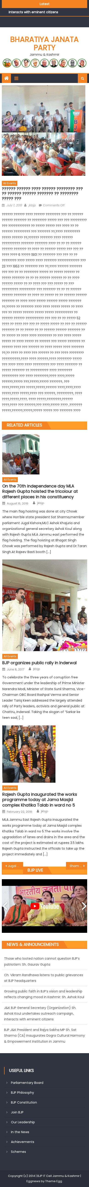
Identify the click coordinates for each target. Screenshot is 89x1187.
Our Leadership (23, 1122)
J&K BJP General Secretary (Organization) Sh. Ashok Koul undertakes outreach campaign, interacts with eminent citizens (40, 1013)
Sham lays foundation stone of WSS (78, 866)
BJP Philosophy (22, 1092)
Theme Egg (53, 1181)
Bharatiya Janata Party (44, 43)
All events (9, 183)
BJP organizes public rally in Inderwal (39, 662)
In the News (20, 1132)
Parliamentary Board (27, 1082)
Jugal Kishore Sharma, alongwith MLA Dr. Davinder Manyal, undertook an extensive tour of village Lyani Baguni (15, 866)
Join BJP (17, 1112)
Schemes (18, 1151)
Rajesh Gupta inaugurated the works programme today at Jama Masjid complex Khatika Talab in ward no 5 (39, 800)
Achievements (22, 1142)
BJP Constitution (24, 1102)
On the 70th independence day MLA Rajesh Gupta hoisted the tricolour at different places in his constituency (40, 491)
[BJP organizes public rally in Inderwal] (44, 605)
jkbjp (32, 205)
